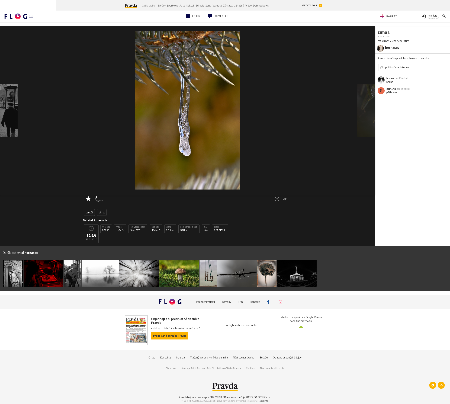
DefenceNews (261, 6)
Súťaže (264, 357)
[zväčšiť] (277, 199)
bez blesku (220, 228)
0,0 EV (189, 228)
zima (102, 212)
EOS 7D (120, 228)
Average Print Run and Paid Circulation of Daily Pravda (211, 368)
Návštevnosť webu (243, 357)
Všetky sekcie (310, 5)
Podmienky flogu (205, 302)
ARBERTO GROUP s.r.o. (258, 397)
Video (248, 6)
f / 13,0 (170, 228)
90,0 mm (137, 228)
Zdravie (200, 6)
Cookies (250, 368)
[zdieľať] (285, 199)
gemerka (391, 89)
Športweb (172, 6)
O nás (152, 357)
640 (206, 228)
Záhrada (228, 6)
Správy (162, 6)
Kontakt (255, 302)
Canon (106, 228)
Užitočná (239, 6)
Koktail (190, 6)
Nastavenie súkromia (272, 368)
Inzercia (180, 357)
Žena (208, 6)
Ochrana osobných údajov (287, 357)
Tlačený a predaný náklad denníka (209, 357)
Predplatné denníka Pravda (169, 336)
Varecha (217, 6)
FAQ (241, 302)
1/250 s (156, 228)
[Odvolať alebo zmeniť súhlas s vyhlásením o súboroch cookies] (432, 385)
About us (171, 368)
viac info (264, 400)
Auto (182, 6)
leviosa (390, 78)
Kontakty (165, 357)
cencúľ (89, 212)
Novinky (226, 302)
